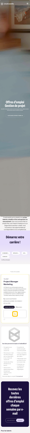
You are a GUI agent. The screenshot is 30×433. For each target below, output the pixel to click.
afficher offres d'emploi (15, 115)
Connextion (19, 376)
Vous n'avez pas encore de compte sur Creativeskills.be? (14, 343)
